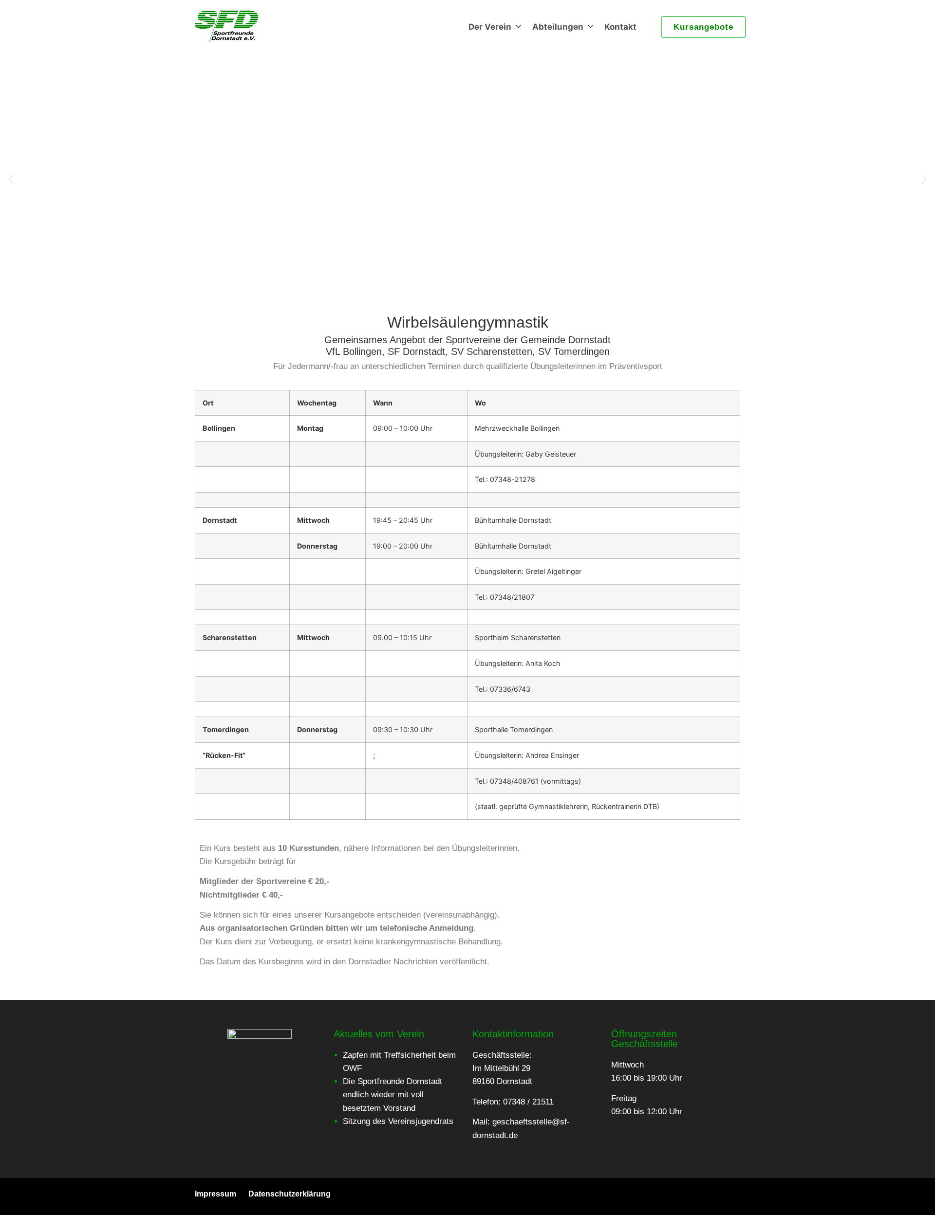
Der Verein (489, 27)
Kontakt (620, 27)
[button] (11, 179)
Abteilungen (557, 27)
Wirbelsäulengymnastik (467, 322)
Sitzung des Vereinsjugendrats (398, 1121)
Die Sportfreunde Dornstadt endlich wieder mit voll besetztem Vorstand (392, 1094)
